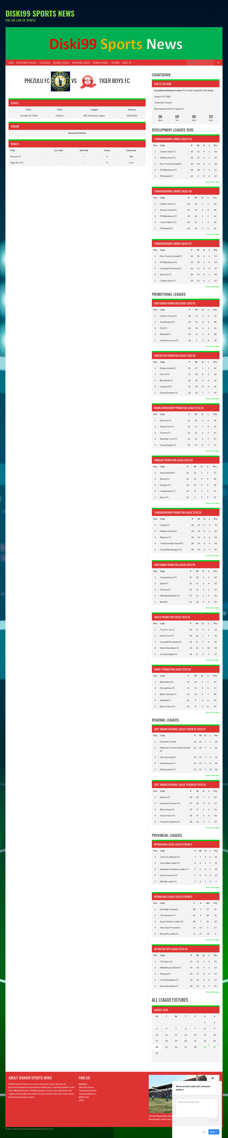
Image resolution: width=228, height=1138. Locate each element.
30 (214, 1047)
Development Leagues (26, 62)
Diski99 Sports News (39, 13)
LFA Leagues (44, 62)
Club (162, 145)
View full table (212, 182)
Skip (204, 1131)
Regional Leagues (61, 62)
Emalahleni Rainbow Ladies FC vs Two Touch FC (178, 90)
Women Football (100, 62)
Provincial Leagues (81, 62)
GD (207, 903)
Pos (155, 145)
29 (205, 1047)
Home (11, 62)
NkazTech (48, 1129)
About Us (127, 62)
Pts (215, 145)
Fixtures (115, 62)
